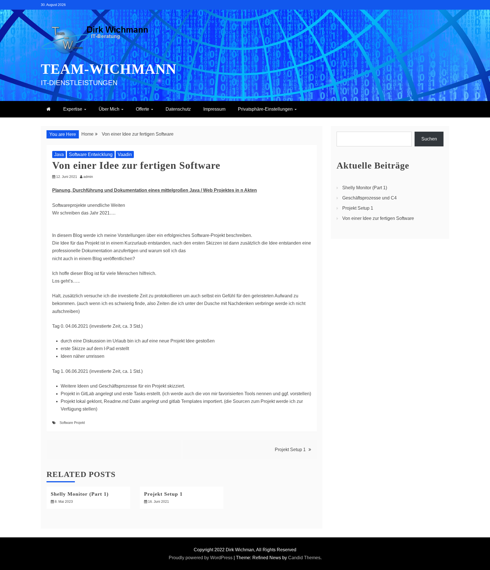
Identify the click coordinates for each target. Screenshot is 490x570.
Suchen (429, 138)
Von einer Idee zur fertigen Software (378, 218)
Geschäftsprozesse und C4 (369, 197)
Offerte (142, 109)
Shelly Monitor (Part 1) (80, 494)
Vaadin (125, 154)
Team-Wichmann (108, 69)
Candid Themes (304, 557)
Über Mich (109, 109)
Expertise (72, 109)
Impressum (214, 109)
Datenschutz (178, 109)
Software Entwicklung (91, 154)
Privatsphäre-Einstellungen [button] (265, 109)
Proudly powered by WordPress (201, 557)
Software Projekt (72, 423)
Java (59, 154)
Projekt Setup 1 (290, 449)
